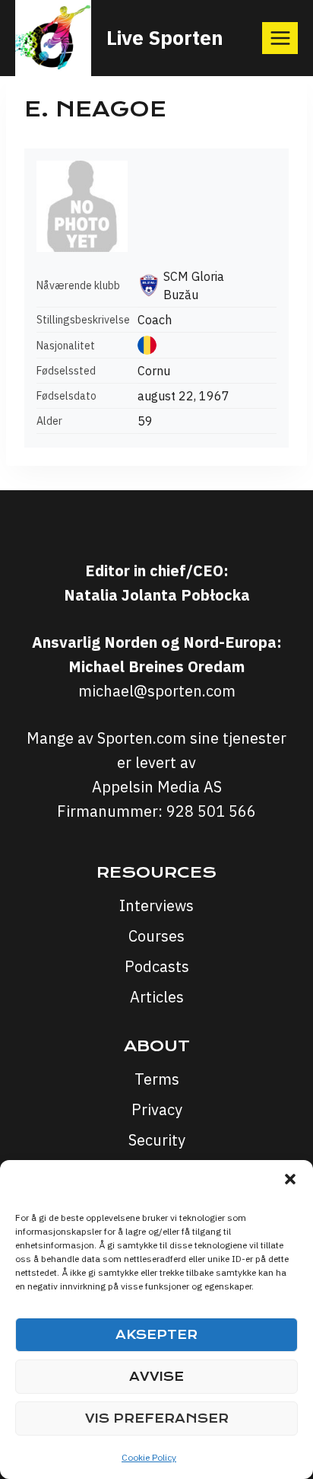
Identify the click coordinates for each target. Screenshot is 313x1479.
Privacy (156, 1109)
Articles (157, 997)
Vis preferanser (157, 1418)
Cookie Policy (149, 1457)
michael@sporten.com (157, 691)
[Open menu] (280, 37)
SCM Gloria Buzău (193, 285)
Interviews (156, 905)
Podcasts (157, 966)
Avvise (156, 1376)
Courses (156, 936)
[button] (290, 1179)
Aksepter (156, 1335)
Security (156, 1140)
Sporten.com (143, 738)
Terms (156, 1079)
